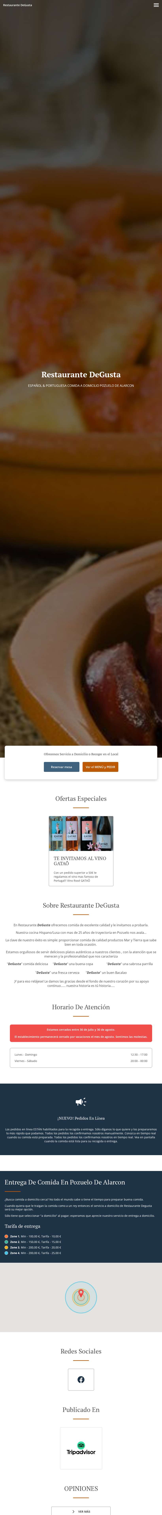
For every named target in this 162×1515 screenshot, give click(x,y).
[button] (156, 5)
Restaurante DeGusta (17, 5)
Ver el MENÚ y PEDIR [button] (100, 767)
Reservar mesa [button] (61, 767)
